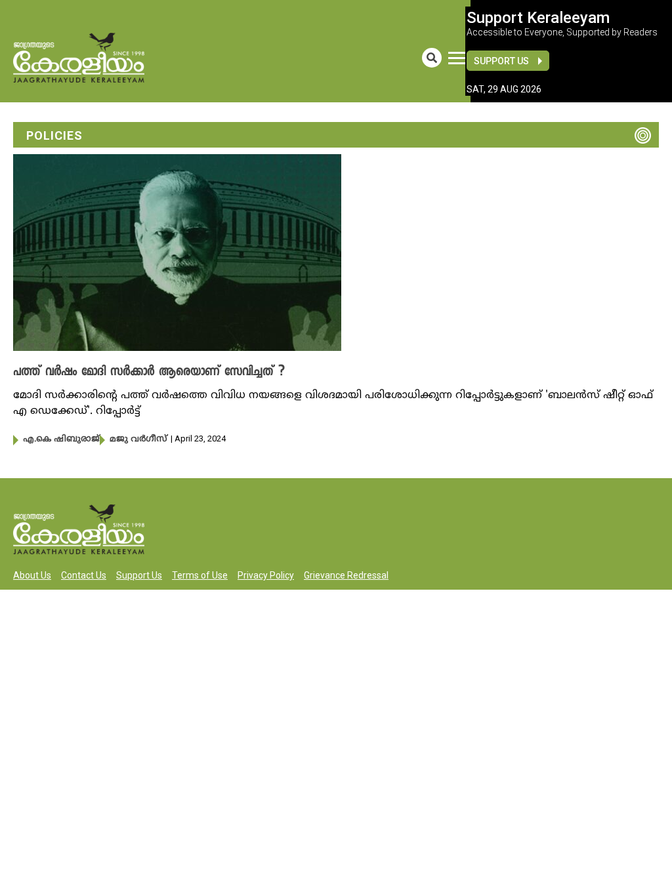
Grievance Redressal (346, 575)
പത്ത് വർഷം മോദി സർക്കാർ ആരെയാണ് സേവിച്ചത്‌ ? (149, 372)
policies (54, 135)
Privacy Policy (266, 575)
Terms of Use (200, 575)
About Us (32, 575)
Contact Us (83, 575)
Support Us (501, 61)
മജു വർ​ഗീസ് (138, 439)
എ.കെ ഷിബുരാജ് (61, 439)
